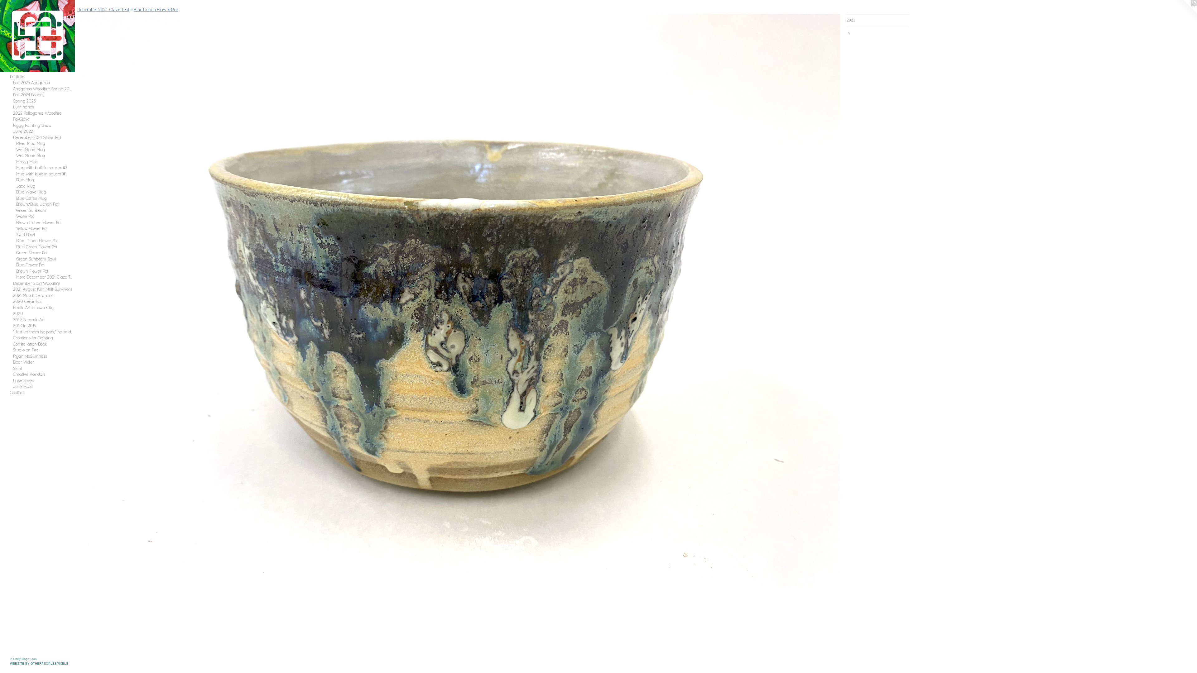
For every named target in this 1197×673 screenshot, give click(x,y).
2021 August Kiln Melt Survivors (42, 289)
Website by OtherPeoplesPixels (39, 663)
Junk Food (23, 386)
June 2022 (23, 131)
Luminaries (23, 106)
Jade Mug (25, 186)
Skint (17, 368)
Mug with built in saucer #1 (41, 173)
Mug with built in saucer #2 (41, 167)
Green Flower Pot (32, 252)
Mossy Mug (27, 161)
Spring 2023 (24, 100)
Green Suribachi (31, 210)
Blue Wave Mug (31, 191)
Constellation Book (30, 343)
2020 (18, 313)
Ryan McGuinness (30, 356)
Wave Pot (25, 216)
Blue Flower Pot (30, 264)
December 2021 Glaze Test (37, 137)
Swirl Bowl (25, 234)
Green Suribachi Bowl (36, 258)
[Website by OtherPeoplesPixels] (1184, 12)
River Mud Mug (30, 143)
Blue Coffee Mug (31, 198)
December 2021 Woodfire (36, 283)
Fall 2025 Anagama (31, 82)
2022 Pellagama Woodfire (37, 113)
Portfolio (17, 76)
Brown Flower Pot (32, 271)
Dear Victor (23, 362)
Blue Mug (25, 179)
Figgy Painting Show (32, 125)
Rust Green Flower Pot (36, 246)
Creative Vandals (29, 374)
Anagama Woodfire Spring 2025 (42, 88)
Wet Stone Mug (30, 149)
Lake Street (23, 380)
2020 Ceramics (27, 301)
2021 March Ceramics (33, 295)
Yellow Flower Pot (32, 228)
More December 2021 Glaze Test (44, 276)
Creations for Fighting (33, 337)
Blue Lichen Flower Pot (37, 240)
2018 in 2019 (24, 325)
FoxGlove (21, 119)
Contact (17, 392)
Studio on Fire (26, 349)
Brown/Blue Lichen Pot (37, 204)
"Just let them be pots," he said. (42, 331)
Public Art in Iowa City (33, 307)
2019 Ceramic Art (29, 319)
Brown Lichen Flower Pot (39, 222)
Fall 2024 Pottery (28, 94)
